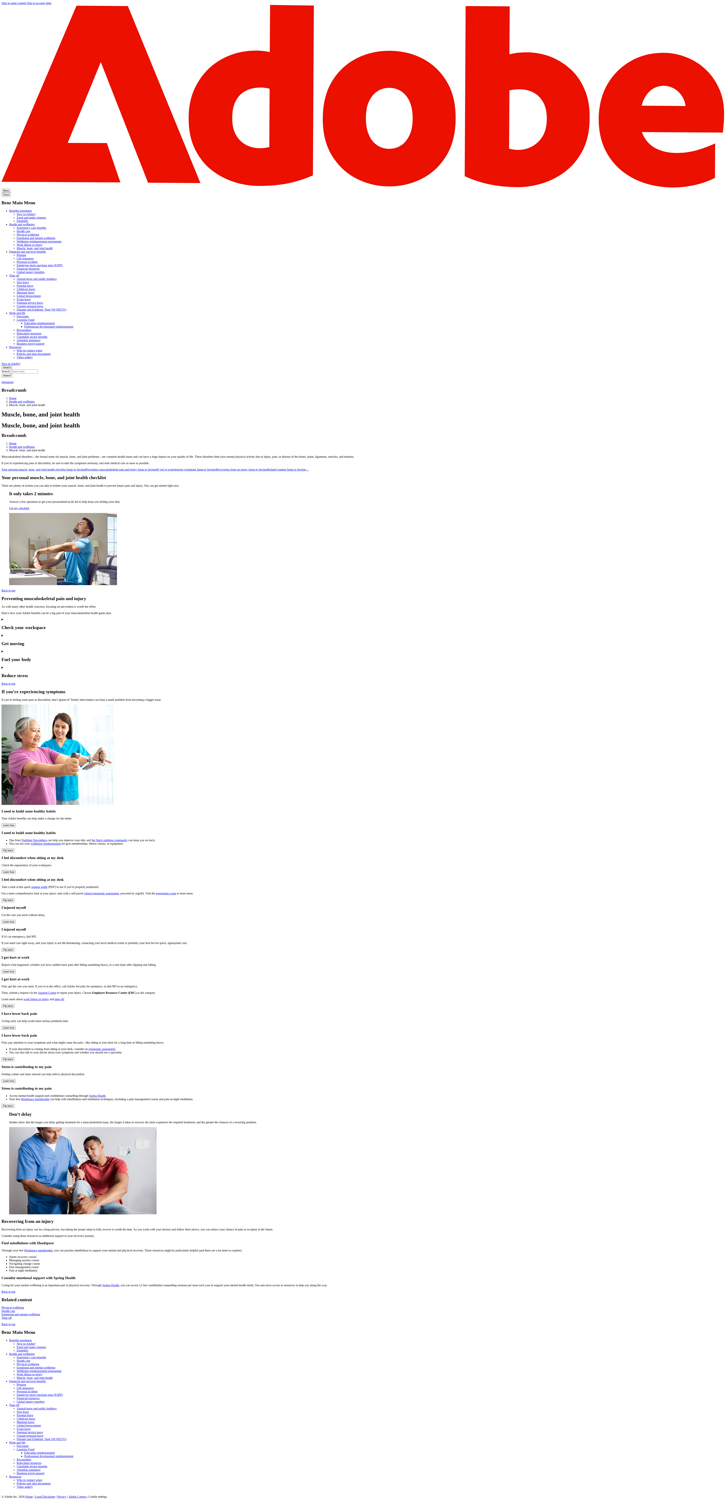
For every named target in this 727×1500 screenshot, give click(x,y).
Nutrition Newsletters (34, 840)
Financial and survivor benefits (27, 251)
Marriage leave (25, 292)
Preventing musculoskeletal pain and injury (121, 469)
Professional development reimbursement (48, 326)
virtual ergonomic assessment (101, 893)
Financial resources (28, 268)
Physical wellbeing (28, 234)
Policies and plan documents (34, 354)
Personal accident (27, 262)
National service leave (30, 302)
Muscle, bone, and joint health (35, 248)
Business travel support (30, 343)
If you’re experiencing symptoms (186, 469)
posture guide (39, 887)
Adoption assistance (29, 340)
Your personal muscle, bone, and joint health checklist (44, 469)
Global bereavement (29, 296)
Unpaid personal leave (30, 306)
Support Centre (47, 992)
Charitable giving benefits (32, 336)
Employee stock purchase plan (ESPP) (40, 265)
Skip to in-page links (39, 3)
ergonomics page (166, 893)
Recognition (24, 330)
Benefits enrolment (20, 210)
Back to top (8, 590)
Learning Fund (25, 319)
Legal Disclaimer (45, 1496)
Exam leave (24, 299)
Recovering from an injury (242, 469)
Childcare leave (26, 289)
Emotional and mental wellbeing (36, 238)
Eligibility (22, 221)
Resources (15, 347)
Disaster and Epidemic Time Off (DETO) (41, 309)
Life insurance (25, 258)
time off (59, 999)
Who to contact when (29, 350)
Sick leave (23, 282)
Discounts (23, 316)
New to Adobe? (26, 214)
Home (12, 398)
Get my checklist (19, 508)
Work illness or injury (29, 244)
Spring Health (97, 1095)
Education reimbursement (39, 323)
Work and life (17, 313)
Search (7, 367)
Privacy (61, 1496)
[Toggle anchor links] (307, 470)
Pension (21, 255)
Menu (6, 190)
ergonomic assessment (102, 1049)
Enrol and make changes (31, 217)
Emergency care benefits (31, 227)
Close (6, 194)
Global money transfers (30, 272)
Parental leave (25, 285)
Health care (23, 231)
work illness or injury (36, 999)
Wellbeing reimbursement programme (39, 241)
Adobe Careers (77, 1496)
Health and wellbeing (22, 224)
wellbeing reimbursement (46, 843)
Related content (287, 469)
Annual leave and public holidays (37, 279)
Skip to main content (14, 3)
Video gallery (25, 357)
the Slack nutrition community (110, 840)
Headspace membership (35, 1099)
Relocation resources (29, 333)
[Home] (363, 187)
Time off (14, 275)
